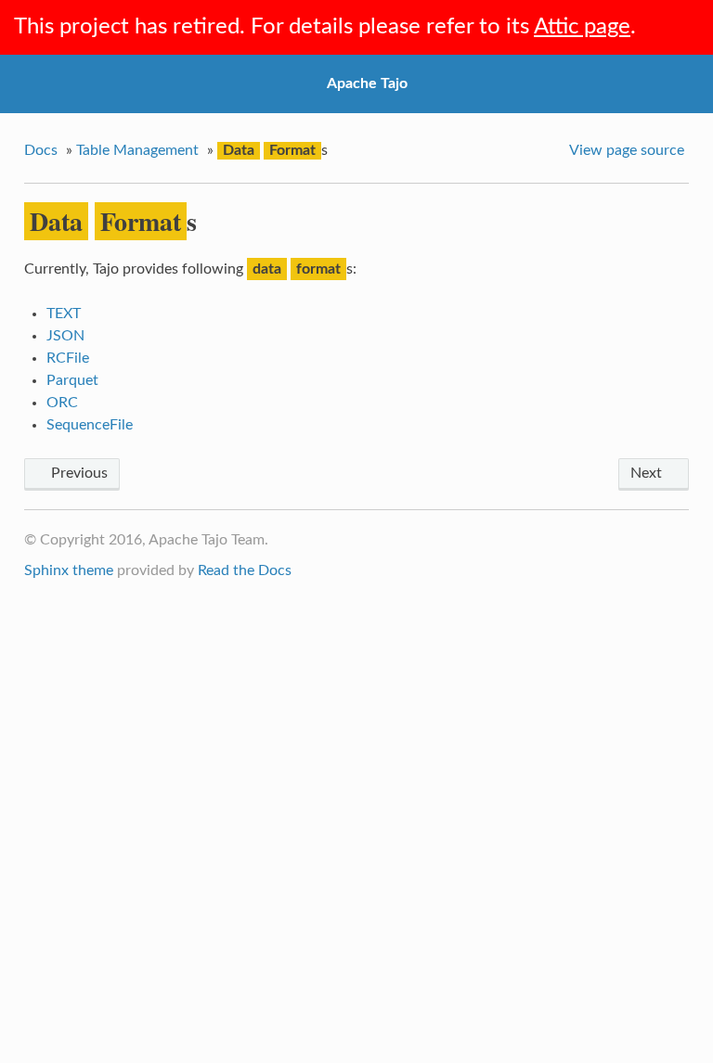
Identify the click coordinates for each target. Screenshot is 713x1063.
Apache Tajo (367, 83)
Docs (41, 150)
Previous (77, 473)
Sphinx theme (68, 570)
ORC (62, 402)
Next (648, 473)
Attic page (582, 27)
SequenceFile (89, 424)
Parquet (72, 380)
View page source (626, 150)
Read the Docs (245, 570)
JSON (65, 335)
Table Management (137, 150)
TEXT (63, 313)
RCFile (67, 358)
